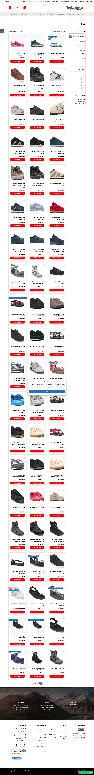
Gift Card (81, 1)
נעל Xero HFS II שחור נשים (58, 282)
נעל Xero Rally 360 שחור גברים (37, 152)
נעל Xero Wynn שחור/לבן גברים (37, 347)
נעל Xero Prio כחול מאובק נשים (39, 218)
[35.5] (83, 77)
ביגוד (83, 14)
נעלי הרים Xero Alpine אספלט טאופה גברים (18, 540)
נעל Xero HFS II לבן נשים (18, 604)
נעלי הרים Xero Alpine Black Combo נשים (38, 669)
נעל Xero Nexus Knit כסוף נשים (58, 508)
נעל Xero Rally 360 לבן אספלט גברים (57, 86)
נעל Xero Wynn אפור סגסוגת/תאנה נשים (19, 120)
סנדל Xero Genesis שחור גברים (37, 604)
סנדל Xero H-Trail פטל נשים (57, 443)
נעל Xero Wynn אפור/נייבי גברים (57, 184)
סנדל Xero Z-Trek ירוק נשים (18, 282)
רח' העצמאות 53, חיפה (18, 728)
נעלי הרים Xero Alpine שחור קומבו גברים (58, 540)
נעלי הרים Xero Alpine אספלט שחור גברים (58, 669)
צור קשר (54, 737)
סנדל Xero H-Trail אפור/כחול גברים (59, 347)
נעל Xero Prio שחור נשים (18, 346)
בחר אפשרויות (56, 61)
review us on (18, 758)
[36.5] (83, 79)
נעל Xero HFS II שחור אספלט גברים (19, 508)
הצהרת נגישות (53, 732)
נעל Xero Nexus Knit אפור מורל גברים (58, 315)
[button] (2, 31)
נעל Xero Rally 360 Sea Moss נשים (57, 152)
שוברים (11, 14)
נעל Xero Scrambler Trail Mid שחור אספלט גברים (38, 87)
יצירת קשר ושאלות (64, 1)
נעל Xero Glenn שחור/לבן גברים (57, 572)
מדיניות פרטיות (52, 734)
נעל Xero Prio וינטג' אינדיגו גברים (19, 218)
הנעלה (78, 14)
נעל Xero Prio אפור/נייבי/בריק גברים (58, 120)
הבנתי (47, 391)
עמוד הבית (83, 20)
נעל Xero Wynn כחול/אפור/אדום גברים (19, 476)
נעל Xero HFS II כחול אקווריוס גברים (19, 411)
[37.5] (83, 82)
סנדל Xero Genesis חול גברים (57, 411)
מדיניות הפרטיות (39, 387)
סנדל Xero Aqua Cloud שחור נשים (18, 572)
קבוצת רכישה (89, 1)
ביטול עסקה (56, 1)
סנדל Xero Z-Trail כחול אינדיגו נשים (18, 669)
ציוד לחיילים (43, 737)
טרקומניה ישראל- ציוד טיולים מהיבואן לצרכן (16, 750)
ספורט (25, 14)
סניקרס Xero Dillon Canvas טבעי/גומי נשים (38, 443)
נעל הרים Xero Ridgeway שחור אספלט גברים (37, 540)
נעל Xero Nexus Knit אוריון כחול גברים (19, 250)
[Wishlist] (13, 7)
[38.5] (83, 85)
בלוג (72, 1)
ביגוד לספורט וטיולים (41, 732)
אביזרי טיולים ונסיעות (40, 14)
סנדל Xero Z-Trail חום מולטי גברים (38, 572)
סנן (70, 36)
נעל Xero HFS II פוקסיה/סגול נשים (20, 54)
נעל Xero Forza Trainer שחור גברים (18, 637)
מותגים (21, 14)
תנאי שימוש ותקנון (63, 737)
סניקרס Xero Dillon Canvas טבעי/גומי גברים (57, 476)
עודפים (15, 14)
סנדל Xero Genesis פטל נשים (18, 315)
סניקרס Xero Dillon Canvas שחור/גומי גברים (37, 476)
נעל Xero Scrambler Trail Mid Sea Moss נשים (37, 54)
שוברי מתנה (82, 66)
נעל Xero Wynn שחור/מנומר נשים (20, 152)
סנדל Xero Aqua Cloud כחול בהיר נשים (57, 54)
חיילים (31, 14)
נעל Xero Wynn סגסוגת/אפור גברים (19, 379)
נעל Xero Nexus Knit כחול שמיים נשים (38, 250)
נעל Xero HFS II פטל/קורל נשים (37, 508)
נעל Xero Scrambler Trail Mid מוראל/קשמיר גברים (18, 185)
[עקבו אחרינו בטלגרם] (16, 745)
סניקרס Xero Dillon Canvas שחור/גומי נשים (18, 443)
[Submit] (25, 7)
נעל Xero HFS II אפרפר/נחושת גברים (38, 411)
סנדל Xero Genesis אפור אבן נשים (57, 604)
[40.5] (83, 90)
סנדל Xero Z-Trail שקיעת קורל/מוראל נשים (57, 379)
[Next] (33, 683)
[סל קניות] (17, 7)
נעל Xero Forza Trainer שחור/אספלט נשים (37, 637)
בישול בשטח (71, 14)
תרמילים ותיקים (51, 14)
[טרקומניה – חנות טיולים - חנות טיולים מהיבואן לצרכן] (75, 8)
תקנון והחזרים (48, 1)
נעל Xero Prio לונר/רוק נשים (38, 379)
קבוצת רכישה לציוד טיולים (63, 733)
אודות (76, 1)
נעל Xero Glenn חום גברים (19, 86)
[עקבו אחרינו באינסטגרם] (20, 745)
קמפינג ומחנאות (61, 14)
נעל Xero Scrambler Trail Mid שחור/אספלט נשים (38, 185)
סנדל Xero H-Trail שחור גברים (57, 637)
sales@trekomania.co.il (17, 735)
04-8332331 (21, 732)
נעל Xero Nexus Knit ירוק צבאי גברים (37, 120)
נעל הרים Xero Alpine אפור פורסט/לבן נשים (38, 282)
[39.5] (83, 88)
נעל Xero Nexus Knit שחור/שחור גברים (38, 315)
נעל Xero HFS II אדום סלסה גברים (58, 218)
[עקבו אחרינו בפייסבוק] (24, 745)
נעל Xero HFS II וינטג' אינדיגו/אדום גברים (58, 250)
